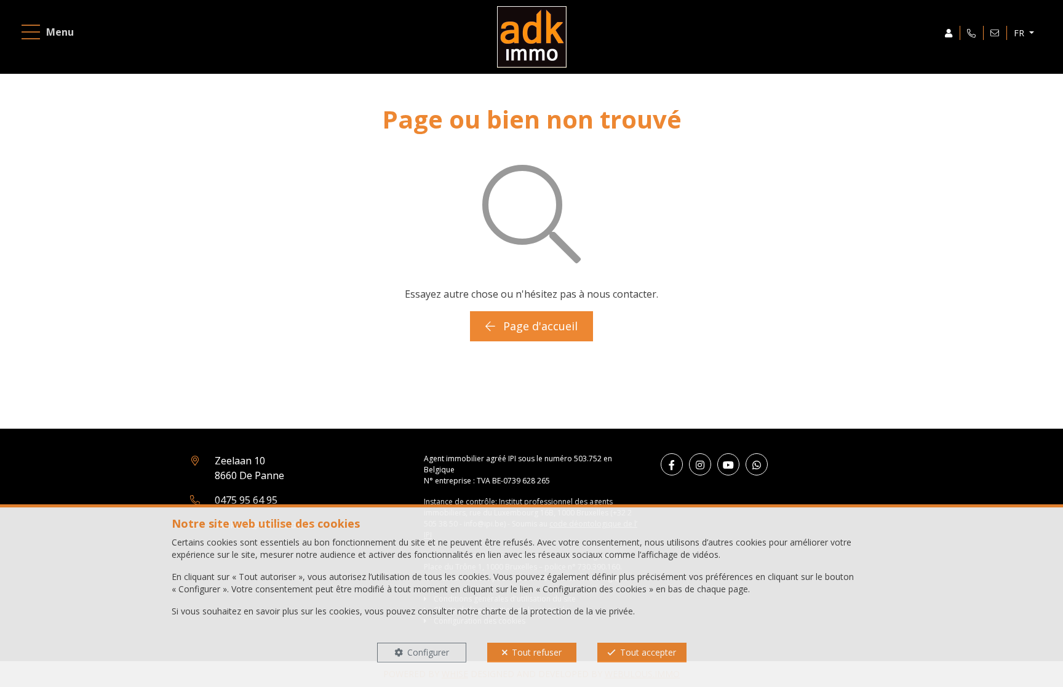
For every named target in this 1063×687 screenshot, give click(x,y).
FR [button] (1020, 33)
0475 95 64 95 (246, 500)
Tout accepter (648, 652)
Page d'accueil (539, 326)
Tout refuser (537, 652)
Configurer (428, 652)
